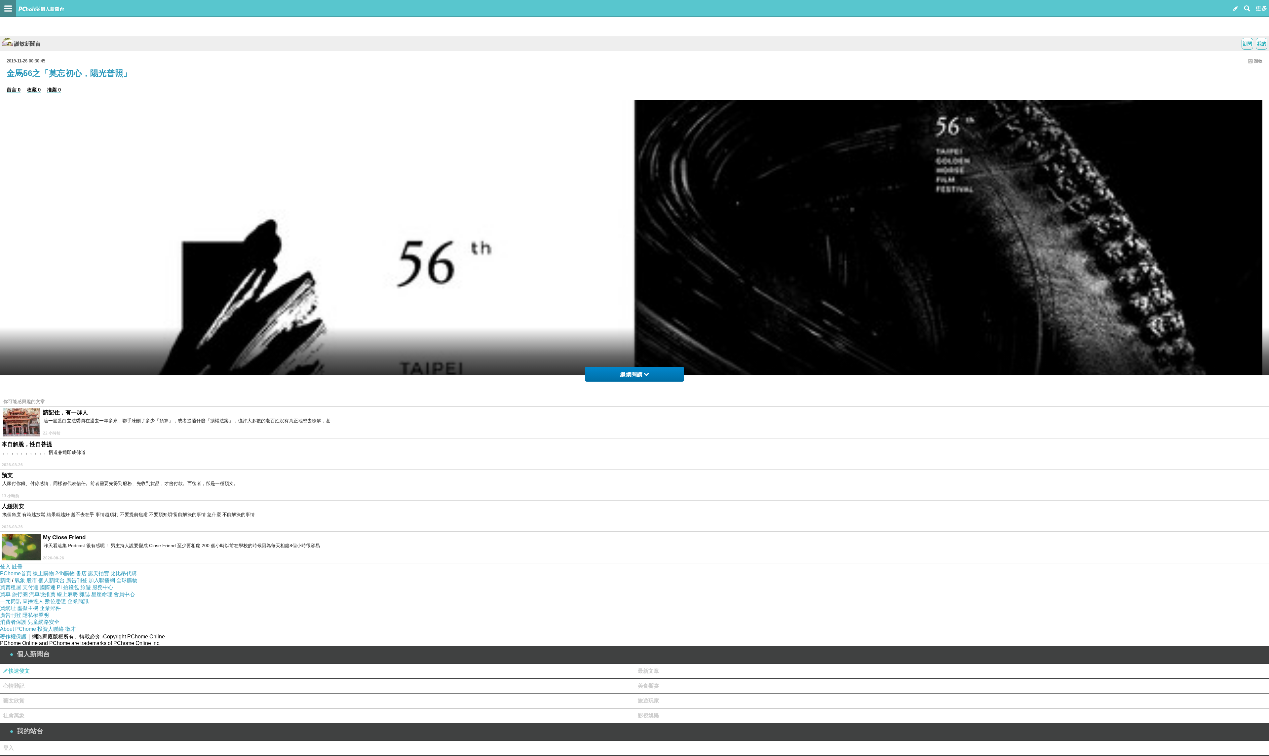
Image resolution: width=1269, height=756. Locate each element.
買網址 (8, 608)
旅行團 (20, 594)
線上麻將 (67, 594)
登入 (5, 566)
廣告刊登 (76, 580)
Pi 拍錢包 (68, 587)
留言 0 (13, 90)
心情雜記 (13, 686)
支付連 (30, 587)
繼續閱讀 (631, 374)
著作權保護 (13, 636)
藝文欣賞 (13, 700)
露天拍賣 (98, 573)
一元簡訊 (10, 601)
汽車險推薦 (42, 594)
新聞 (5, 580)
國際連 (48, 587)
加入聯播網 (102, 580)
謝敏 (1258, 60)
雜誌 (84, 594)
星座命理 (101, 594)
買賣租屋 (10, 587)
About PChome (18, 629)
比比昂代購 (123, 573)
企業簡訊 (78, 601)
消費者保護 (13, 622)
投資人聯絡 (50, 629)
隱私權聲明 (35, 615)
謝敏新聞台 (27, 44)
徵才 (70, 629)
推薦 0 (54, 90)
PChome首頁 (15, 573)
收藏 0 (34, 90)
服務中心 (102, 587)
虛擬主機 (27, 608)
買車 (5, 594)
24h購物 (65, 573)
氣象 (20, 580)
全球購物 (126, 580)
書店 (81, 573)
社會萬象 (13, 715)
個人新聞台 (51, 580)
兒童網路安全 (43, 622)
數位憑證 (55, 601)
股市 (31, 580)
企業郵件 (50, 608)
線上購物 (43, 573)
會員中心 (124, 594)
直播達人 (33, 601)
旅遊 (85, 587)
